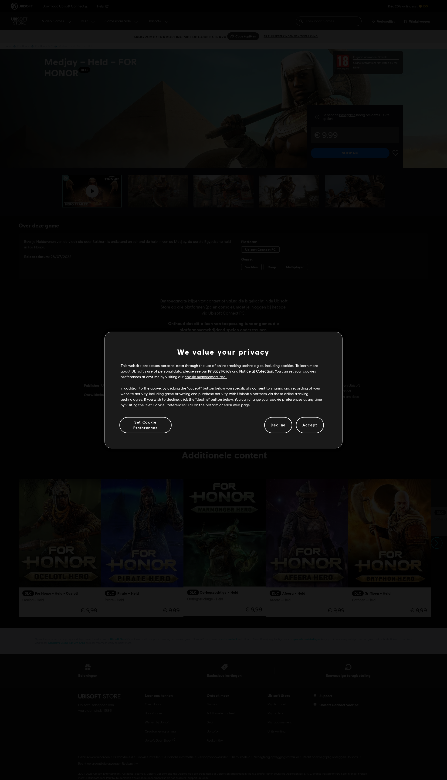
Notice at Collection (256, 371)
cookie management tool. (206, 377)
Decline (278, 425)
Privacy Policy (219, 371)
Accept (309, 425)
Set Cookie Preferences (145, 425)
